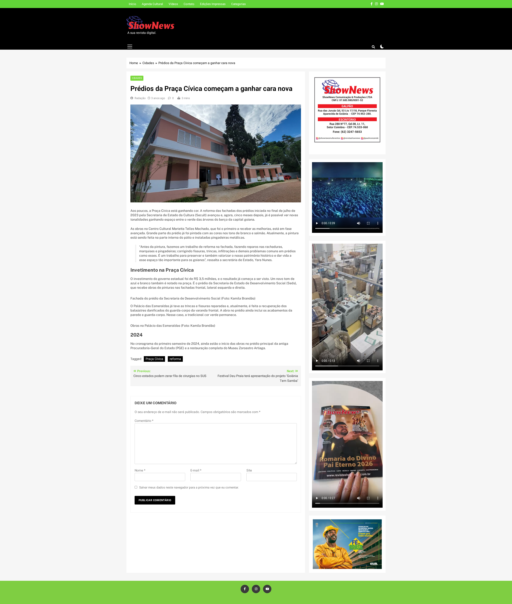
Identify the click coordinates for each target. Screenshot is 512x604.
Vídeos (173, 4)
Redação (140, 98)
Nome (140, 470)
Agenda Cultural (152, 4)
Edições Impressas (213, 4)
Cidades (137, 78)
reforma (175, 359)
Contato (189, 4)
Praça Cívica (154, 359)
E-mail (195, 470)
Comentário (144, 420)
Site (249, 470)
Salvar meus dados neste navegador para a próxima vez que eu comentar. (189, 487)
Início (132, 4)
